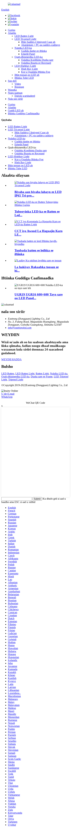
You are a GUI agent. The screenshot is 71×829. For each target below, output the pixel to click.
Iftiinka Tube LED (24, 77)
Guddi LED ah (16, 110)
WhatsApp (7, 396)
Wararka (12, 89)
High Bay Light (29, 68)
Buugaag (19, 86)
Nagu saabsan (15, 92)
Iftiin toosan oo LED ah (27, 74)
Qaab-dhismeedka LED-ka (29, 57)
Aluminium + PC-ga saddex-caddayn (40, 45)
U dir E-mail (7, 393)
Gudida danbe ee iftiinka (34, 51)
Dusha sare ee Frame (42, 376)
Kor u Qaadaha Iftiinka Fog (35, 71)
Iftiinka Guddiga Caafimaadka (23, 113)
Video (18, 83)
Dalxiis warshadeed (25, 95)
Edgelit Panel (28, 54)
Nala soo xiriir (15, 98)
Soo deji (12, 80)
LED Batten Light (24, 36)
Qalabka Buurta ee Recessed (36, 62)
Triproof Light (15, 379)
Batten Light (42, 373)
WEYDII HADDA (11, 359)
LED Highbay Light (25, 65)
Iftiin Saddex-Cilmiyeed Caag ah (38, 42)
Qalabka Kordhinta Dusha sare (37, 60)
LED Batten (7, 373)
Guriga (11, 30)
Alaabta (12, 33)
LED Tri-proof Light (25, 39)
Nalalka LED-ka (23, 48)
